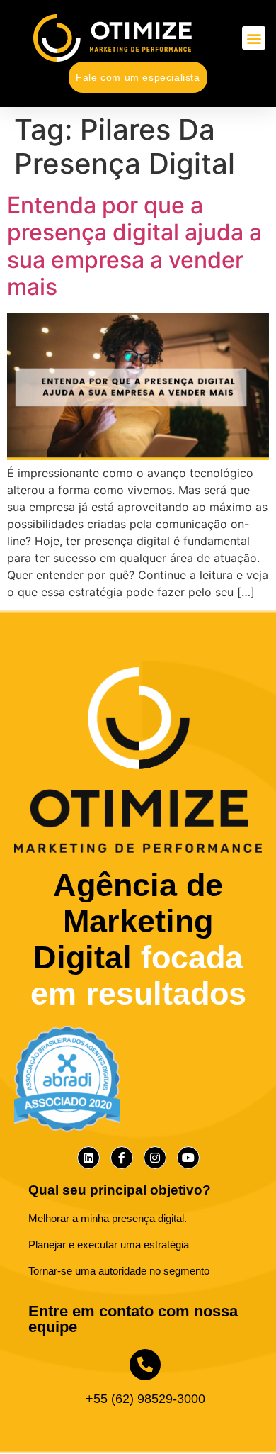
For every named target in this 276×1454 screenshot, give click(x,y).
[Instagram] (155, 1157)
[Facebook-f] (121, 1157)
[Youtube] (188, 1157)
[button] (253, 38)
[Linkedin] (88, 1157)
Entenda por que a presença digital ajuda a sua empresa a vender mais (134, 246)
